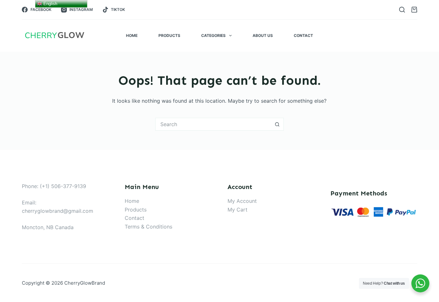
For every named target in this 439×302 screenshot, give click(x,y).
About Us (263, 35)
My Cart (237, 209)
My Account (242, 201)
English (49, 3)
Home (132, 35)
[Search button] (277, 124)
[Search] (402, 10)
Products (169, 35)
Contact (303, 35)
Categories (213, 35)
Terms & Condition (147, 226)
